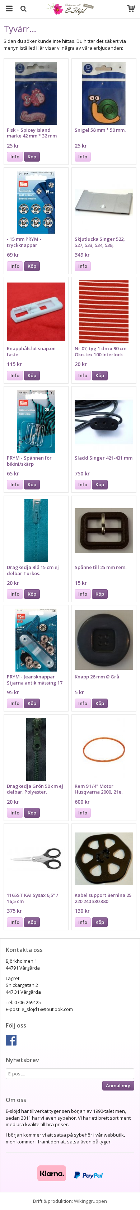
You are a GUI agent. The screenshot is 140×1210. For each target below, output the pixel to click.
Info (14, 156)
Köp (32, 156)
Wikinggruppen (90, 1201)
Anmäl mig (118, 1085)
